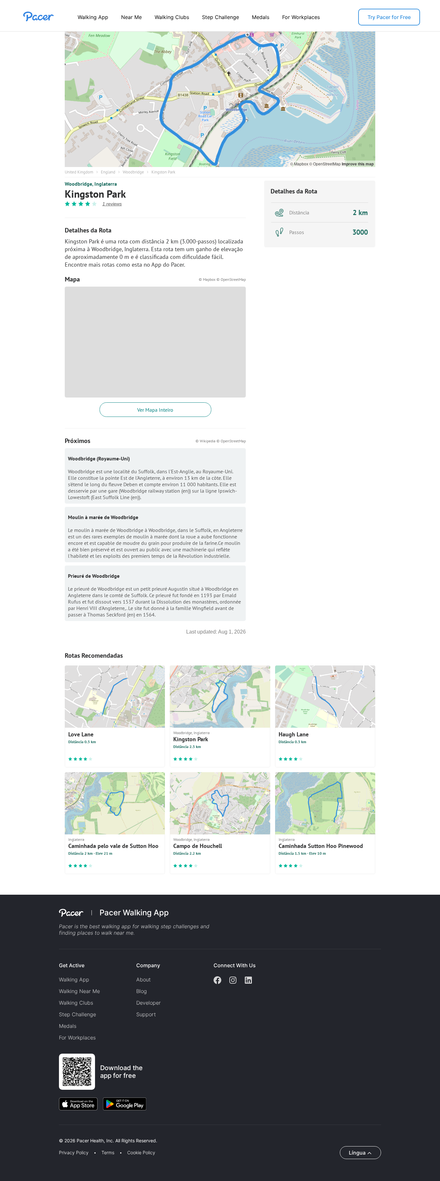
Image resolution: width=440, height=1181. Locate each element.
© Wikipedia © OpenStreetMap (221, 440)
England (108, 172)
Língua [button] (357, 1152)
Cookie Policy (141, 1152)
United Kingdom (79, 172)
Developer (148, 1002)
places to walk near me (105, 933)
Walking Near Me (79, 991)
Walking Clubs (172, 17)
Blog (141, 991)
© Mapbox (299, 163)
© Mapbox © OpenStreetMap (222, 279)
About (143, 979)
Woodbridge (133, 172)
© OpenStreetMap (325, 163)
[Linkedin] (248, 980)
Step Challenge (220, 17)
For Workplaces (301, 17)
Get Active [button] (71, 965)
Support (146, 1014)
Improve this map (358, 164)
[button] (112, 1133)
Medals (260, 17)
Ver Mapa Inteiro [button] (155, 410)
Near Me (131, 17)
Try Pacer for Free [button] (389, 17)
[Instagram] (233, 980)
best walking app (110, 926)
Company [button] (148, 965)
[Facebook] (217, 980)
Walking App (93, 17)
